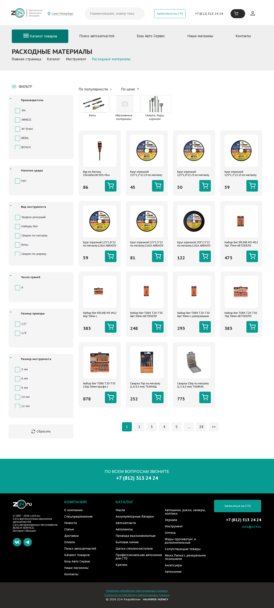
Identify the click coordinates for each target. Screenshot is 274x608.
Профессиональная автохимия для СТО (139, 556)
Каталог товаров (43, 36)
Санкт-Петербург (62, 13)
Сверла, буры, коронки (154, 117)
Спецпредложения (78, 516)
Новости (70, 523)
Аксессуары (173, 565)
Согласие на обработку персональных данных (137, 595)
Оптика (170, 533)
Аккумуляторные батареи (135, 516)
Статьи (69, 529)
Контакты (243, 36)
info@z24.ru (251, 527)
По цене (128, 89)
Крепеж (121, 565)
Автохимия (173, 572)
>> (214, 427)
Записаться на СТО (170, 13)
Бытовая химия (127, 542)
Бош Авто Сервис (151, 36)
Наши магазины (200, 36)
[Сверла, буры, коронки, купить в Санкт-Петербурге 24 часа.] (156, 103)
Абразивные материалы (123, 117)
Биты (92, 115)
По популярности (93, 89)
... (189, 427)
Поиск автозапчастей (96, 36)
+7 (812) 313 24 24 (209, 14)
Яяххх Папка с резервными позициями (185, 557)
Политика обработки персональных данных (137, 591)
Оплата (69, 542)
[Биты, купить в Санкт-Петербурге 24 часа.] (94, 103)
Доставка (71, 536)
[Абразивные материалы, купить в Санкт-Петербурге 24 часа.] (125, 103)
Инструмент (174, 526)
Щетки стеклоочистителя (134, 548)
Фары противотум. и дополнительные (180, 541)
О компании (73, 510)
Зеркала (171, 520)
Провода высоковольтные (136, 536)
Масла (120, 510)
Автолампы (124, 529)
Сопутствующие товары (183, 549)
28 (201, 427)
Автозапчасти (126, 523)
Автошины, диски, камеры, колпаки (185, 511)
